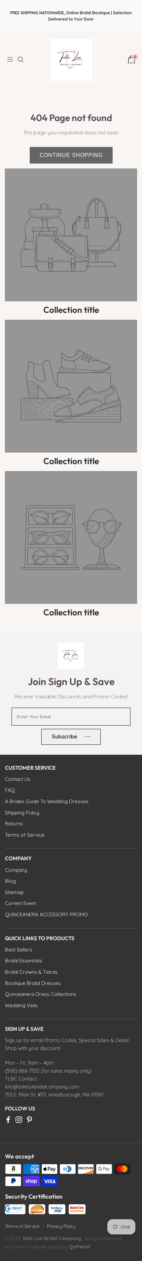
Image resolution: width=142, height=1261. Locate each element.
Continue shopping (71, 155)
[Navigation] (12, 59)
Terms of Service (22, 1226)
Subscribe (64, 736)
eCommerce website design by (37, 1247)
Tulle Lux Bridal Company (51, 1238)
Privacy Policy (61, 1226)
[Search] (24, 59)
